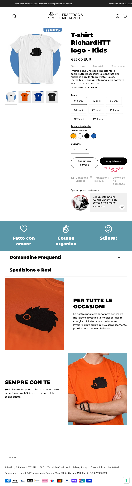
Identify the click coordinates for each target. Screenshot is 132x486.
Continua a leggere (84, 88)
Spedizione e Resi (30, 270)
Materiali (98, 66)
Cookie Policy (98, 467)
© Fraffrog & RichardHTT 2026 (20, 467)
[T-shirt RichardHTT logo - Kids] (11, 97)
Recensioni (11, 473)
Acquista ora (113, 161)
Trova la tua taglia (81, 126)
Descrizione (78, 66)
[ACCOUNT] (117, 16)
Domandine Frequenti (35, 257)
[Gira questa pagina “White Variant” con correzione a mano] (80, 202)
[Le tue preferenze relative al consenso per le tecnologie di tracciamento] (126, 480)
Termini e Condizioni (58, 467)
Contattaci (113, 467)
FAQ (42, 467)
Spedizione (118, 66)
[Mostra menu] (6, 16)
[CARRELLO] (125, 16)
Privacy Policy (80, 467)
